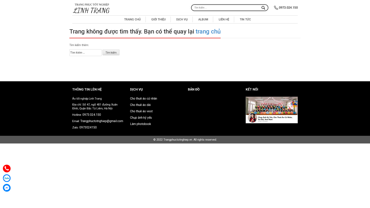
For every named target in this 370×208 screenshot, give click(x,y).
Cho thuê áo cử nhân (143, 98)
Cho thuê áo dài (140, 105)
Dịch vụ (182, 19)
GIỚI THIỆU (158, 19)
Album (203, 19)
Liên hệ (224, 19)
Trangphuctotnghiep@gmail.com (101, 121)
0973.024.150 (91, 115)
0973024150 (88, 127)
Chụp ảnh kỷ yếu (141, 117)
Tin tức (245, 19)
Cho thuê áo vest (141, 111)
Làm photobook (140, 124)
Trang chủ (132, 19)
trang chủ (208, 31)
